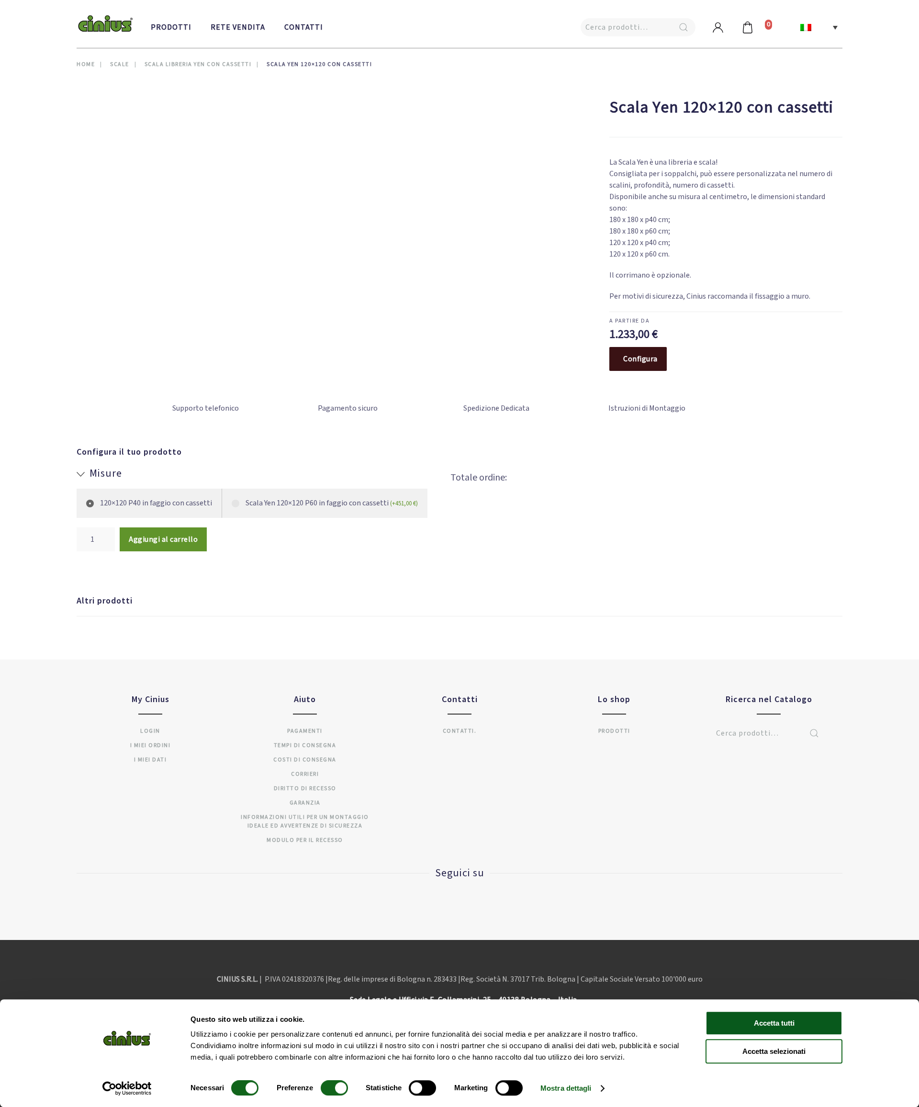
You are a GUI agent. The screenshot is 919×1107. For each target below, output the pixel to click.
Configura (640, 359)
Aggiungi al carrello (163, 539)
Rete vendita (238, 27)
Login (150, 731)
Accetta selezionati (774, 1051)
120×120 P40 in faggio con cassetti (156, 503)
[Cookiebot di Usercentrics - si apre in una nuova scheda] (127, 1088)
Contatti (303, 27)
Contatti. (460, 731)
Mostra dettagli (566, 1088)
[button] (819, 27)
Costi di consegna (304, 760)
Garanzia (305, 803)
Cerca (683, 27)
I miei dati (150, 760)
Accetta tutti (774, 1023)
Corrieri (305, 774)
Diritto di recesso (305, 788)
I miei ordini (150, 745)
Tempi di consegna (305, 745)
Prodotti (171, 27)
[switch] (324, 1088)
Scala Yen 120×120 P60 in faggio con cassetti (332, 503)
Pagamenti (305, 731)
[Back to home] (105, 24)
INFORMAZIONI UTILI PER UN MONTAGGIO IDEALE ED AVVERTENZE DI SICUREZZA (305, 821)
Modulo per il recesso (305, 840)
